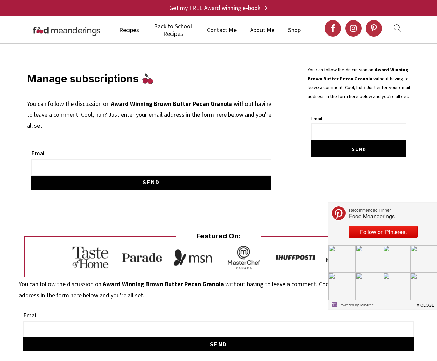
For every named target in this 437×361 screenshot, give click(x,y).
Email (38, 153)
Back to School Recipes (173, 30)
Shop (294, 30)
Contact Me (222, 30)
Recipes (129, 30)
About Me (262, 30)
